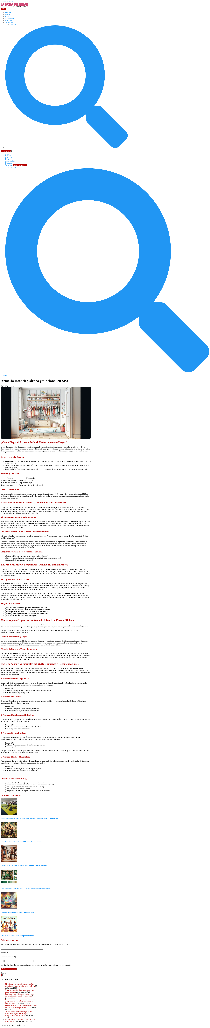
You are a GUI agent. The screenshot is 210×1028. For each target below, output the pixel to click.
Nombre (4, 953)
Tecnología (9, 22)
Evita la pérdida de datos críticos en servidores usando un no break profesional (21, 1007)
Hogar (7, 16)
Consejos (8, 14)
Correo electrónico (8, 957)
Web (2, 961)
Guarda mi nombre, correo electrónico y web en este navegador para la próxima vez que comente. (37, 965)
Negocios (8, 20)
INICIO (8, 12)
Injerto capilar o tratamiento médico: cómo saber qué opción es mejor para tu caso (19, 995)
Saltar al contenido (7, 2)
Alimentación (10, 18)
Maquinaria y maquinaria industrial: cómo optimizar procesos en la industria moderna (20, 985)
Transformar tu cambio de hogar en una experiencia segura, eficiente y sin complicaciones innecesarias (18, 1014)
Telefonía (13, 24)
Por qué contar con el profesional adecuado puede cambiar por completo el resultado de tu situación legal (21, 1002)
